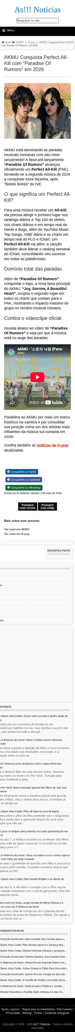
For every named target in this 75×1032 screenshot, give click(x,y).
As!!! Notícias (41, 1024)
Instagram (63, 1013)
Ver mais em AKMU (17, 529)
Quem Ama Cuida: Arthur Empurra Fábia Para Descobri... (34, 968)
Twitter (38, 1013)
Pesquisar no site (28, 20)
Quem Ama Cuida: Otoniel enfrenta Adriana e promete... (33, 950)
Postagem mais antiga (47, 506)
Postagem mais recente (27, 506)
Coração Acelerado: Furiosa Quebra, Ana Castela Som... (33, 956)
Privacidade (13, 1013)
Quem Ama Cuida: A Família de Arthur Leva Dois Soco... (33, 980)
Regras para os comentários (38, 1009)
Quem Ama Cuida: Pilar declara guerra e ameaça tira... (32, 944)
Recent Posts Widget (57, 557)
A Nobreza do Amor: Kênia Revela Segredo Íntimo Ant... (33, 962)
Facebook (50, 1013)
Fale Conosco (64, 1009)
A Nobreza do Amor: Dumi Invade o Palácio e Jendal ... (32, 986)
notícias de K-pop (52, 445)
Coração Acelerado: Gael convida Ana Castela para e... (32, 939)
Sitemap (27, 1013)
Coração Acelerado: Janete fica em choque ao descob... (33, 974)
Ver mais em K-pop (16, 533)
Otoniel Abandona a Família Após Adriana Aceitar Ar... (32, 992)
